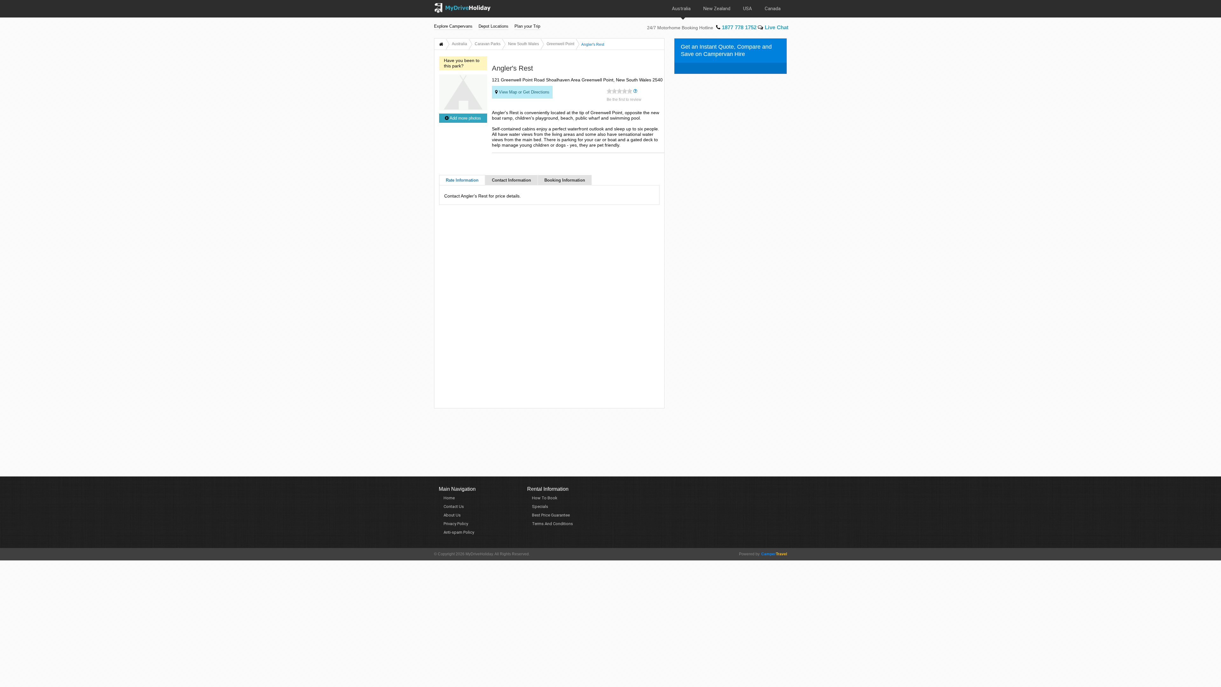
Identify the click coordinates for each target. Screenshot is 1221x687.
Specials (540, 506)
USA (747, 8)
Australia (681, 8)
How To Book (544, 498)
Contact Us (454, 506)
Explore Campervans (453, 26)
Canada (773, 8)
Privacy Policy (456, 523)
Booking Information (564, 180)
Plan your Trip (527, 26)
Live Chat (776, 27)
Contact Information (511, 180)
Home (449, 498)
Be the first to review (624, 99)
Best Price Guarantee (551, 515)
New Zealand (716, 8)
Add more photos (465, 118)
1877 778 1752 (738, 27)
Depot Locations (493, 26)
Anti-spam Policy (459, 532)
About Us (452, 515)
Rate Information (462, 180)
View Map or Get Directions (523, 92)
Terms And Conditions (552, 523)
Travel (774, 554)
